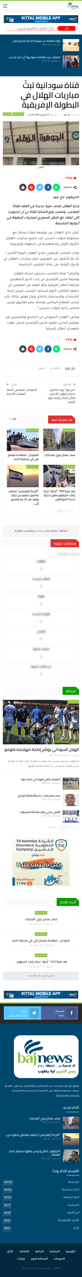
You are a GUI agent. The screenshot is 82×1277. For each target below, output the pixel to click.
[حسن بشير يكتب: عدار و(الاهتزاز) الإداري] (71, 800)
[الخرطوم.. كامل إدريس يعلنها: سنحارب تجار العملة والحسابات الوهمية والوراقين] (71, 1155)
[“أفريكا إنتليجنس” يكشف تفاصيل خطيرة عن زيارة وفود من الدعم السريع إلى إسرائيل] (23, 476)
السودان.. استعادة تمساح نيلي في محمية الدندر (41, 940)
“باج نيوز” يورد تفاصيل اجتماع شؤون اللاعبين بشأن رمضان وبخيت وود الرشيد (61, 396)
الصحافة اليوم (39, 1258)
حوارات (21, 1258)
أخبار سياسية (69, 430)
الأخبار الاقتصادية (68, 1220)
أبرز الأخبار (73, 1212)
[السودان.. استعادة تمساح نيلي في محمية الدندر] (47, 61)
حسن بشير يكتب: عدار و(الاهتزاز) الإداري (39, 795)
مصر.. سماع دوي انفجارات (22, 40)
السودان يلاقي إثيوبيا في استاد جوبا (40, 779)
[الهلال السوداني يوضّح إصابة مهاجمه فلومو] (41, 722)
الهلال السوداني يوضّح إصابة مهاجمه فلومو (41, 749)
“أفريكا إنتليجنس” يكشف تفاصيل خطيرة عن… (32, 1135)
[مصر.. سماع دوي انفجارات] (47, 45)
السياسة (73, 1205)
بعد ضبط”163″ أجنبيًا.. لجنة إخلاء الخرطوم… (41, 961)
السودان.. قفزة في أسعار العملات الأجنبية (22, 392)
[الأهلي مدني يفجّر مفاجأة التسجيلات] (71, 816)
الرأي (76, 1228)
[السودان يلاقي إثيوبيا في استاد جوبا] (71, 784)
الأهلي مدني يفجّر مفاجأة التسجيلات (40, 812)
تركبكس (38, 531)
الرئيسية (7, 114)
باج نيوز (47, 1268)
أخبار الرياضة (18, 114)
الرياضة (39, 1251)
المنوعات (59, 1258)
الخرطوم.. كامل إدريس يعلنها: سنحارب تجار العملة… (34, 1152)
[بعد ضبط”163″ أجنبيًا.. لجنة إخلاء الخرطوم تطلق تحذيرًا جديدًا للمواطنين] (59, 476)
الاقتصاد (24, 1251)
